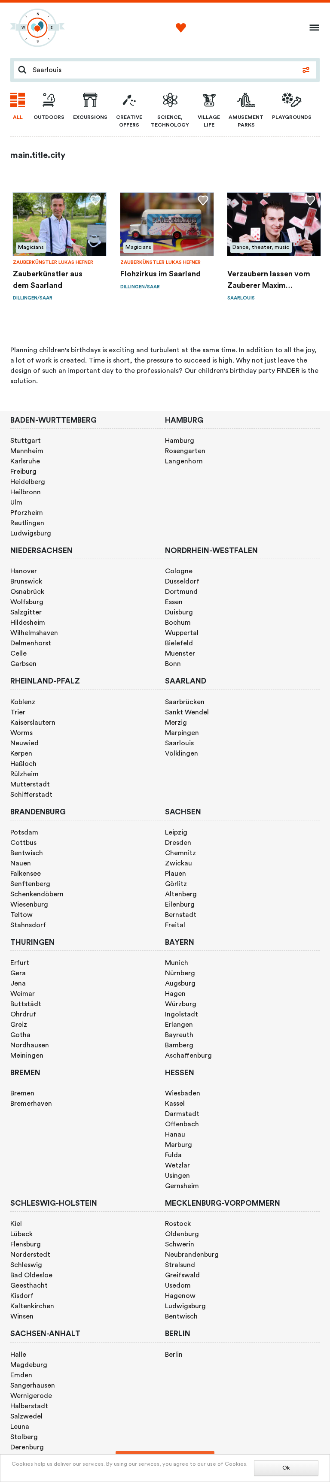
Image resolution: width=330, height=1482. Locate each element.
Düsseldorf (182, 581)
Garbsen (23, 663)
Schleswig (26, 1264)
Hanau (175, 1134)
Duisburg (179, 612)
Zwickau (178, 863)
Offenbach (182, 1124)
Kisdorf (22, 1295)
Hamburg (179, 440)
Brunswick (26, 581)
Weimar (22, 993)
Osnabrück (27, 591)
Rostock (178, 1223)
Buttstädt (25, 1004)
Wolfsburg (26, 602)
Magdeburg (28, 1364)
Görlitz (176, 883)
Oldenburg (182, 1234)
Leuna (19, 1426)
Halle (18, 1354)
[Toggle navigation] (311, 27)
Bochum (178, 622)
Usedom (178, 1285)
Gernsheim (182, 1186)
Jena (18, 983)
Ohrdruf (23, 1014)
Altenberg (181, 894)
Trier (17, 712)
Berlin (174, 1354)
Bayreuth (179, 1034)
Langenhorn (184, 461)
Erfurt (19, 962)
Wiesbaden (182, 1093)
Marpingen (182, 732)
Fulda (173, 1155)
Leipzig (176, 832)
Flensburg (25, 1244)
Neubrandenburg (192, 1254)
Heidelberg (27, 481)
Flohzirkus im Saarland (160, 274)
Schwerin (179, 1244)
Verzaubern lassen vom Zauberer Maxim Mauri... (268, 280)
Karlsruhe (25, 461)
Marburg (178, 1144)
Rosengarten (185, 451)
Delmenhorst (30, 643)
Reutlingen (27, 523)
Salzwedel (26, 1416)
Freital (175, 925)
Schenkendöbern (37, 894)
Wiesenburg (29, 904)
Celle (18, 653)
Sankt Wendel (187, 712)
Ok (286, 1467)
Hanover (23, 571)
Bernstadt (180, 914)
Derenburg (27, 1447)
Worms (21, 732)
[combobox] (163, 70)
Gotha (20, 1034)
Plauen (175, 873)
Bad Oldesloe (31, 1275)
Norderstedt (30, 1254)
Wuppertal (182, 632)
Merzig (176, 722)
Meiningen (26, 1055)
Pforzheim (26, 512)
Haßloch (23, 763)
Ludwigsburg (30, 533)
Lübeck (21, 1234)
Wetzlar (177, 1165)
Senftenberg (30, 883)
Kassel (175, 1103)
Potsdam (24, 832)
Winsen (22, 1316)
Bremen (22, 1093)
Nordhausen (29, 1045)
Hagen (175, 993)
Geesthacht (29, 1285)
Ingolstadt (181, 1014)
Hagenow (180, 1295)
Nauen (20, 863)
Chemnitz (180, 853)
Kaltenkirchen (32, 1306)
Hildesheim (27, 622)
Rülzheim (24, 774)
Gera (18, 973)
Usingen (177, 1175)
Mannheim (26, 451)
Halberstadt (29, 1406)
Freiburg (23, 471)
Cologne (178, 571)
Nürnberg (180, 973)
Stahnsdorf (28, 925)
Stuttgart (25, 440)
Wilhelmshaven (34, 632)
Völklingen (181, 753)
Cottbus (23, 842)
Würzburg (180, 1004)
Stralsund (180, 1264)
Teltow (21, 914)
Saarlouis (179, 743)
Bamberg (179, 1045)
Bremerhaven (31, 1103)
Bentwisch (26, 853)
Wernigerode (31, 1395)
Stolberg (24, 1437)
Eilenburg (180, 904)
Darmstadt (182, 1113)
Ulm (16, 502)
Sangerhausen (32, 1385)
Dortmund (181, 591)
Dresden (178, 842)
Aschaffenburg (188, 1055)
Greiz (18, 1024)
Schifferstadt (31, 794)
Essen (174, 602)
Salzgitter (26, 612)
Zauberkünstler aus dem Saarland (47, 279)
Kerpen (21, 753)
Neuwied (24, 743)
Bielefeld (179, 643)
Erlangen (179, 1024)
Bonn (173, 663)
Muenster (180, 653)
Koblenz (22, 702)
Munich (176, 962)
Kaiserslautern (32, 722)
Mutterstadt (30, 784)
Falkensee (25, 873)
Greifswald (182, 1275)
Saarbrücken (185, 702)
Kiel (16, 1223)
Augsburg (180, 983)
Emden (21, 1375)
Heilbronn (25, 492)
